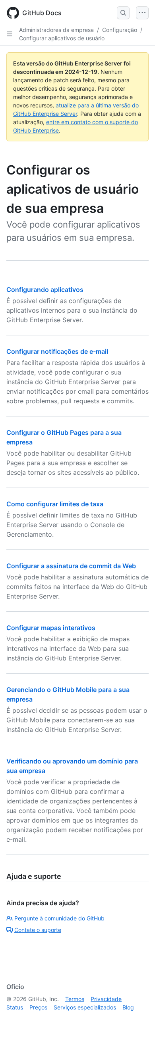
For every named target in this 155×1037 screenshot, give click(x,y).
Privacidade (106, 998)
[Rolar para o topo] (137, 1019)
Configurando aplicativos (44, 289)
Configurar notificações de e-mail (57, 351)
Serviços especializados (85, 1007)
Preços (38, 1007)
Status (14, 1007)
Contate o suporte (37, 929)
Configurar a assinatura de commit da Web (71, 566)
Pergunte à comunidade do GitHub (59, 918)
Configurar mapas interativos (50, 628)
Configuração (119, 29)
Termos (74, 998)
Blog (128, 1007)
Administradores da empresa (56, 29)
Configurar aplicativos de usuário (62, 38)
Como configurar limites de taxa (54, 504)
